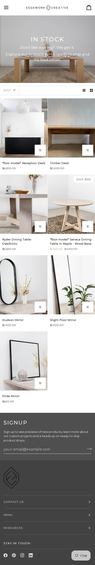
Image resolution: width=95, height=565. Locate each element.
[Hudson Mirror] (24, 284)
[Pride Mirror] (24, 360)
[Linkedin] (31, 555)
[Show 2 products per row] (91, 90)
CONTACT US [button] (14, 501)
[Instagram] (22, 555)
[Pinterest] (14, 555)
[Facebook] (6, 555)
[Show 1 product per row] (84, 90)
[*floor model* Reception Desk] (24, 128)
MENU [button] (8, 514)
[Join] (87, 448)
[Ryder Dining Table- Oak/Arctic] (24, 204)
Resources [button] (13, 527)
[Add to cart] (40, 150)
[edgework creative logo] (39, 555)
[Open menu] (10, 7)
